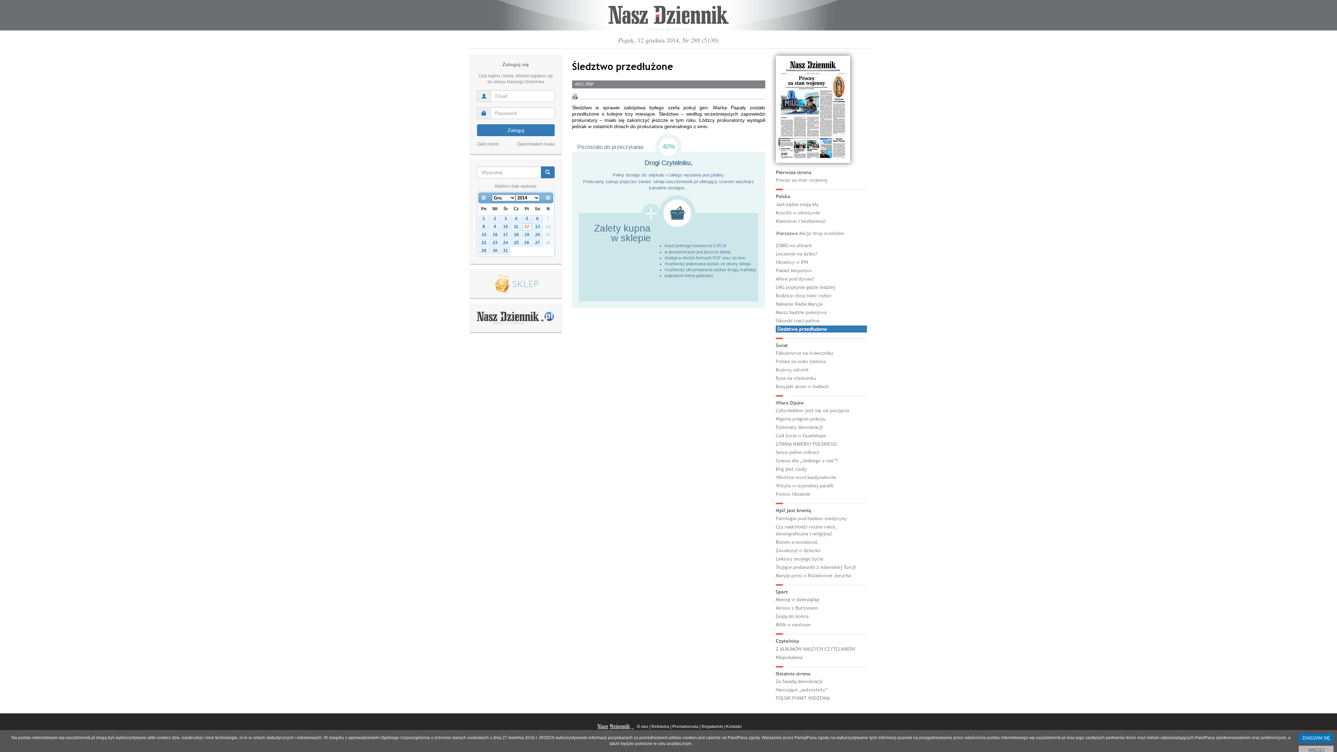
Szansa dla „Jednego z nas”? (807, 460)
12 (526, 226)
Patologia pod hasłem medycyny (811, 518)
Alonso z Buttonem (797, 608)
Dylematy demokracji (799, 427)
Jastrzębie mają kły (797, 204)
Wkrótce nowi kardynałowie (806, 477)
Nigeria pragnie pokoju (801, 419)
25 (516, 242)
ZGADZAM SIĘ (1316, 738)
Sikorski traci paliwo (798, 321)
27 (537, 242)
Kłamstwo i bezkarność (801, 221)
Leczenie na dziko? (796, 254)
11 (516, 226)
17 (505, 234)
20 (537, 234)
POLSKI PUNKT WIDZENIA (803, 698)
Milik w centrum (793, 624)
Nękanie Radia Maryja (799, 304)
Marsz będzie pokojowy (801, 312)
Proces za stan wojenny (802, 180)
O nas (642, 726)
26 (526, 242)
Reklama (660, 726)
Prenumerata (685, 726)
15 (484, 234)
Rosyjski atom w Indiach (802, 386)
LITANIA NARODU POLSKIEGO (806, 444)
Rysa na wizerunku (796, 378)
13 (537, 226)
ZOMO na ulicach (794, 245)
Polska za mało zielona (801, 361)
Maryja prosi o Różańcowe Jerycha (813, 575)
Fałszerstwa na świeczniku (804, 353)
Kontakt (734, 726)
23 (495, 242)
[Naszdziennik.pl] (515, 317)
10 (505, 226)
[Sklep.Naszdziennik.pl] (516, 283)
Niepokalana (789, 657)
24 (505, 242)
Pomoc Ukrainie (793, 494)
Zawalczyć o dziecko (798, 550)
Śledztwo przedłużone (802, 329)
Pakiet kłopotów (794, 270)
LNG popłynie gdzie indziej (805, 287)
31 (505, 250)
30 (495, 250)
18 (516, 234)
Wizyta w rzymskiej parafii (805, 486)
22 (484, 242)
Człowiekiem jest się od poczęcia (812, 410)
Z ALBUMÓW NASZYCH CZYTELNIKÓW (815, 649)
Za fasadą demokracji (799, 681)
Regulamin (712, 726)
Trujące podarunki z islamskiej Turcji (816, 567)
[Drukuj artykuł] (575, 96)
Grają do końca (792, 616)
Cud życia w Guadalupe (801, 435)
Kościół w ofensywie (798, 213)
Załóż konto (488, 144)
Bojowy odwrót (792, 370)
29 (484, 250)
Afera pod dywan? (795, 279)
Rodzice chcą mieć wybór (803, 295)
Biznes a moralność (797, 542)
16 (495, 234)
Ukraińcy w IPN (792, 262)
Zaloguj (516, 130)
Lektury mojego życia (799, 559)
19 (526, 234)
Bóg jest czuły (791, 469)
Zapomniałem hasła (536, 144)
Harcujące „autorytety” (802, 690)
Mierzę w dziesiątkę (797, 599)
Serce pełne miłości (797, 452)
